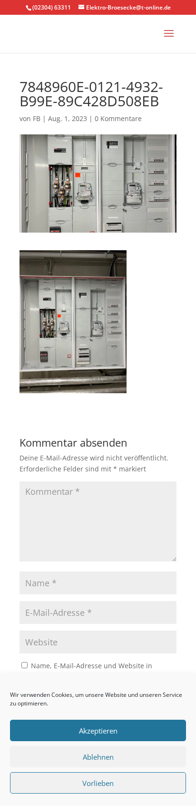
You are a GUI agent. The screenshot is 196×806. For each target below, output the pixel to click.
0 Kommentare (118, 118)
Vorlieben (98, 783)
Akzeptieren (98, 730)
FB (36, 118)
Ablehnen (98, 757)
